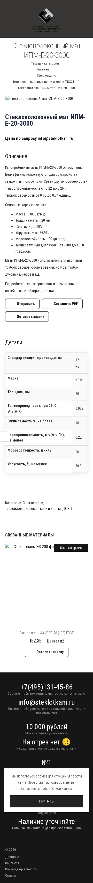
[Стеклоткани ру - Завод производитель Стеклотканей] (46, 20)
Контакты (12, 863)
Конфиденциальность (21, 869)
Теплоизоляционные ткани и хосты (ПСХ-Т (39, 508)
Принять (46, 801)
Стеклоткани (33, 503)
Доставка (12, 857)
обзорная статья (41, 291)
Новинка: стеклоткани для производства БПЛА (46, 828)
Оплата (10, 875)
